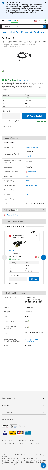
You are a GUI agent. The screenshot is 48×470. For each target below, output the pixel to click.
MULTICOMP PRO (32, 147)
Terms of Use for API (24, 443)
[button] (3, 21)
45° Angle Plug (31, 185)
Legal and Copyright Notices (26, 441)
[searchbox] (22, 26)
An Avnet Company (8, 455)
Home (4, 32)
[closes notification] (45, 2)
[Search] (44, 26)
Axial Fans (29, 176)
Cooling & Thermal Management (20, 32)
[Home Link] (17, 21)
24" (27, 194)
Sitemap (36, 443)
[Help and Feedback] (43, 465)
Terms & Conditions (8, 443)
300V (28, 181)
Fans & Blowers (39, 32)
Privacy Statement (8, 441)
